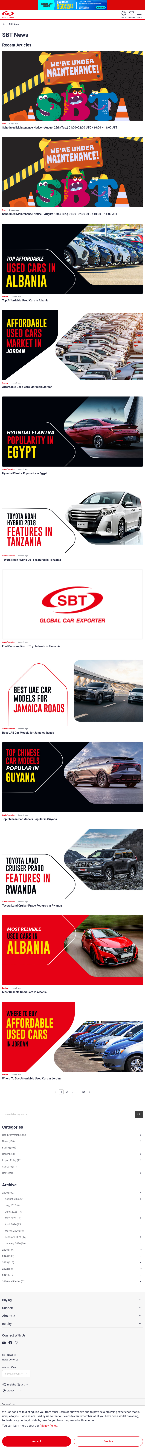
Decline (108, 1441)
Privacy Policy (48, 1425)
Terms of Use (8, 1404)
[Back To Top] (136, 1436)
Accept (36, 1441)
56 (83, 1092)
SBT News (7, 1354)
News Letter (8, 1359)
